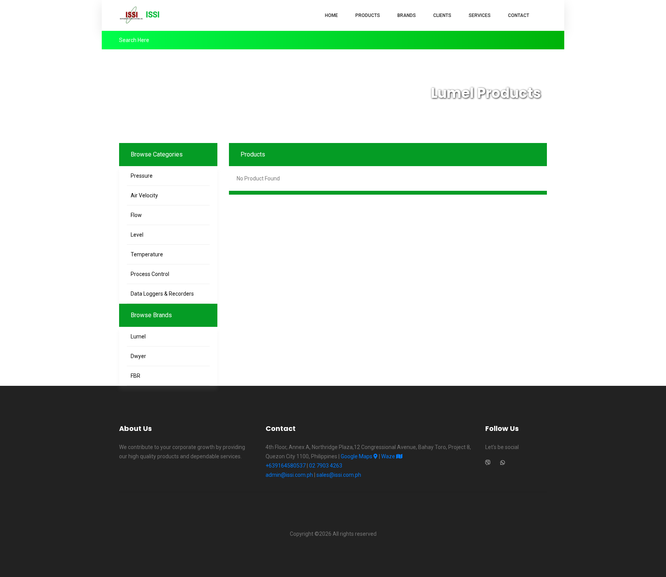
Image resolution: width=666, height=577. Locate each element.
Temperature (147, 254)
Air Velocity (144, 195)
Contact (518, 15)
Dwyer (138, 356)
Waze (388, 456)
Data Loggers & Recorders (162, 294)
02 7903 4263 (325, 466)
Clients (442, 15)
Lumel (138, 336)
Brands (406, 15)
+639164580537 (286, 466)
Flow (136, 215)
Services (480, 15)
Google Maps (357, 456)
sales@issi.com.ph (338, 475)
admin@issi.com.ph (289, 475)
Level (137, 235)
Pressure (142, 176)
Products (367, 15)
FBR (135, 376)
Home (331, 15)
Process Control (150, 274)
